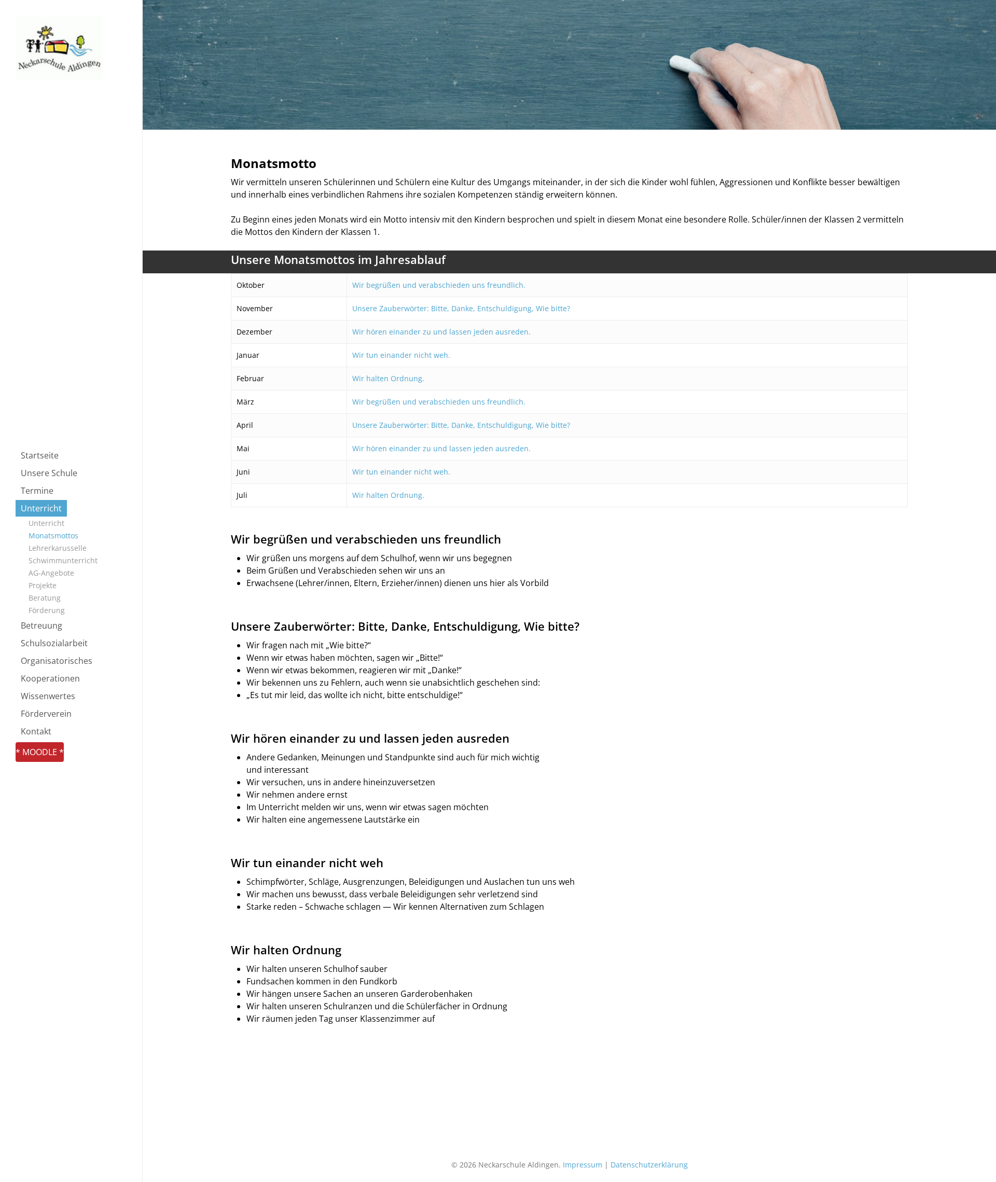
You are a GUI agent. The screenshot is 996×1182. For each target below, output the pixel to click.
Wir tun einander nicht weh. (401, 355)
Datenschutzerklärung (649, 1165)
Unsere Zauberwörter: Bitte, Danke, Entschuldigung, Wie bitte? (461, 308)
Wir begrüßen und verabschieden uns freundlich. (438, 285)
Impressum (582, 1165)
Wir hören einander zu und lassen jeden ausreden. (441, 332)
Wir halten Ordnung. (388, 378)
